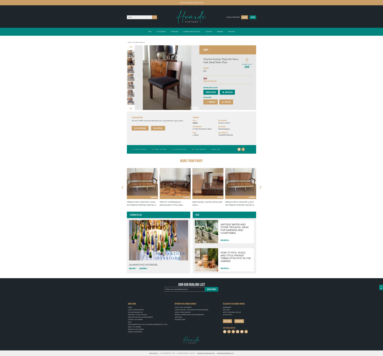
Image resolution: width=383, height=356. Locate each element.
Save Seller (228, 92)
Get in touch (227, 321)
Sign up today (211, 289)
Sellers (244, 17)
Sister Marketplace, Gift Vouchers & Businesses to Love (147, 324)
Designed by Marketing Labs (205, 353)
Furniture (174, 32)
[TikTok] (246, 331)
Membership (227, 307)
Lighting (208, 32)
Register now (239, 321)
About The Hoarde (134, 327)
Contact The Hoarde (135, 319)
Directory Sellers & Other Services (140, 317)
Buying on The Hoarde (136, 329)
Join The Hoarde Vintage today (192, 2)
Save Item (228, 102)
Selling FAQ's (227, 314)
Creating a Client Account (137, 314)
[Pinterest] (233, 331)
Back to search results (136, 42)
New (149, 32)
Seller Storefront (140, 128)
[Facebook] (243, 149)
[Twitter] (239, 149)
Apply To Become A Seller (232, 312)
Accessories (161, 32)
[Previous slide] (131, 47)
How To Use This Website (183, 307)
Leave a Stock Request (136, 310)
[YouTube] (242, 331)
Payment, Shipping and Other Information (189, 314)
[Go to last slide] (122, 187)
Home (130, 307)
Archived (231, 32)
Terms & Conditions (135, 332)
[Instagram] (237, 331)
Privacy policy (153, 353)
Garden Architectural (191, 32)
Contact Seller (211, 92)
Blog (130, 322)
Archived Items (180, 319)
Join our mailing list (135, 312)
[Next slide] (131, 108)
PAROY (195, 123)
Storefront (143, 268)
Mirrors (220, 32)
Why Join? (226, 310)
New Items (178, 317)
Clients (253, 17)
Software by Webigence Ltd (225, 353)
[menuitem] (131, 54)
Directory (132, 268)
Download (212, 102)
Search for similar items (210, 81)
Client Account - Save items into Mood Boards (191, 310)
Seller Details (158, 128)
